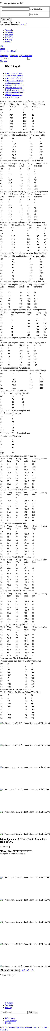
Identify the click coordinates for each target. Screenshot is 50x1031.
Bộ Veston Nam (25, 56)
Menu (2, 48)
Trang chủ (9, 30)
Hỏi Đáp (8, 39)
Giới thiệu (9, 32)
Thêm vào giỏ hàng (10, 970)
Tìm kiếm (4, 61)
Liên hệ (8, 42)
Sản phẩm (9, 35)
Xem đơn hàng (11, 1021)
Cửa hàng (9, 37)
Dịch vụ (8, 1007)
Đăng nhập (4, 51)
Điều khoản (10, 1018)
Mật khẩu (34, 14)
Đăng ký (23, 24)
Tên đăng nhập (36, 9)
